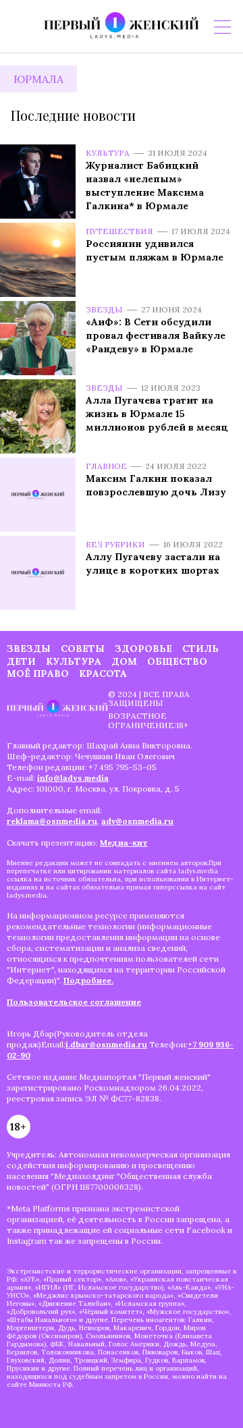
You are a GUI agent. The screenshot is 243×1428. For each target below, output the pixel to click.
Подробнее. (88, 980)
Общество (177, 661)
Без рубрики (115, 544)
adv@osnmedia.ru (137, 821)
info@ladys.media (73, 778)
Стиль (200, 648)
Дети (21, 661)
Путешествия (119, 231)
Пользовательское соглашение (74, 1002)
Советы (83, 648)
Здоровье (143, 648)
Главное (106, 466)
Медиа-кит (124, 842)
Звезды (104, 309)
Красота (103, 673)
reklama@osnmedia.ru (52, 821)
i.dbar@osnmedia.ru (106, 1044)
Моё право (38, 673)
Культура (108, 153)
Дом (124, 661)
